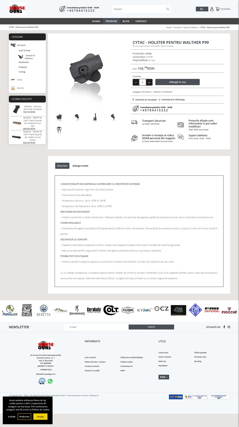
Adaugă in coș (177, 82)
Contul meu (163, 352)
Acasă (169, 27)
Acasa (96, 21)
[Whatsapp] (50, 381)
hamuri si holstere (191, 27)
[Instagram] (228, 327)
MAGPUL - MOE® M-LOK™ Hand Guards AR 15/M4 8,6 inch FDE (32, 121)
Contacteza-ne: (126, 366)
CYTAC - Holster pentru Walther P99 (214, 27)
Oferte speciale (200, 352)
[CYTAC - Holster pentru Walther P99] (86, 72)
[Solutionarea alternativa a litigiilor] (195, 397)
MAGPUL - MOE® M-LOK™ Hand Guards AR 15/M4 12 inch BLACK (32, 135)
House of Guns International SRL (51, 395)
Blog (126, 21)
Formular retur (200, 357)
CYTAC (149, 53)
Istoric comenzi (165, 357)
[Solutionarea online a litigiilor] (218, 397)
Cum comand (90, 357)
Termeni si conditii (92, 370)
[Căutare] (168, 9)
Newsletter (163, 365)
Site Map (197, 361)
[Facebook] (223, 327)
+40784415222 (81, 10)
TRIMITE (151, 327)
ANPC (122, 370)
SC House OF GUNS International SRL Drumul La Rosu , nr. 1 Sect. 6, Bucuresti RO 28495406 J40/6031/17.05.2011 (45, 360)
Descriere (62, 165)
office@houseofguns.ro (45, 374)
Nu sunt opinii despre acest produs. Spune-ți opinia (153, 46)
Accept (40, 416)
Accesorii (177, 27)
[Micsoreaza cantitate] (136, 82)
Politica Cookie (126, 362)
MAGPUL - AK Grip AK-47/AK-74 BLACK (33, 108)
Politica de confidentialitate (131, 357)
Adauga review (80, 165)
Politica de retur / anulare (95, 362)
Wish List (162, 361)
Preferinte (24, 416)
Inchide (11, 416)
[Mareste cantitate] (149, 82)
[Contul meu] (212, 8)
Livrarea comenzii (92, 366)
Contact (141, 21)
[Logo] (45, 345)
